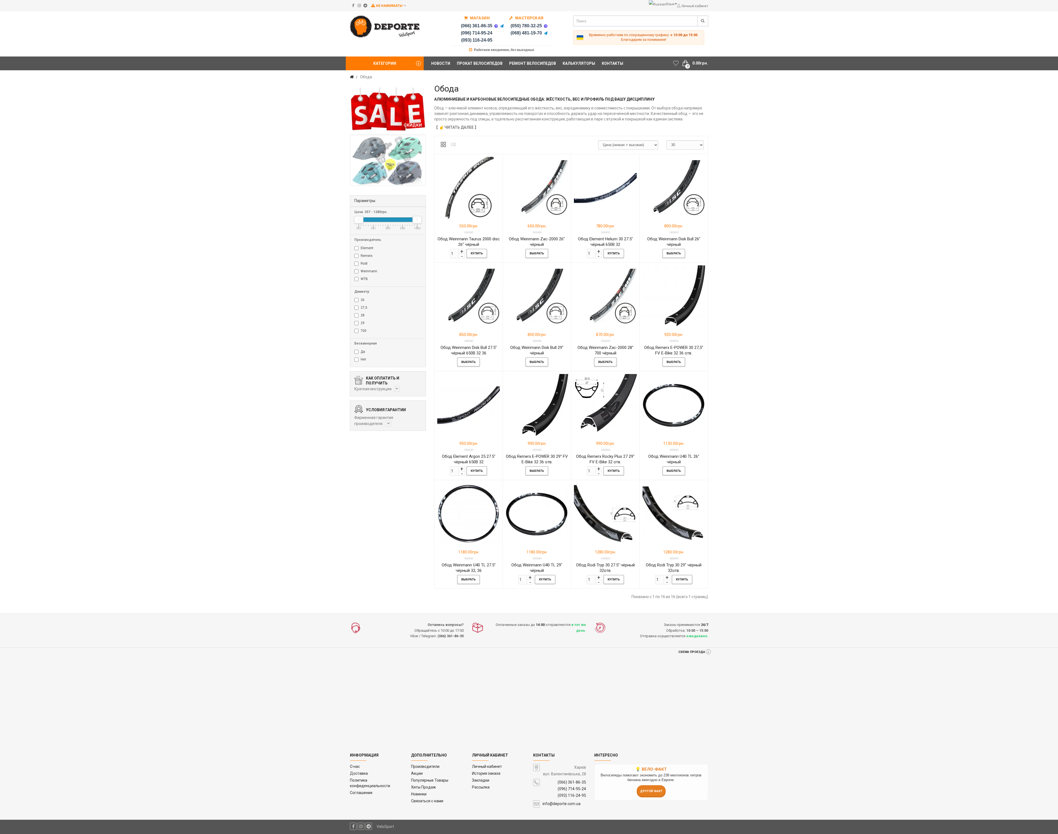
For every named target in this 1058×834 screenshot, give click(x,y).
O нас (355, 766)
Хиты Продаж (423, 787)
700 (363, 331)
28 (362, 315)
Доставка (359, 773)
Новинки (419, 794)
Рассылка (481, 787)
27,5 (363, 308)
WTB (364, 279)
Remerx (366, 256)
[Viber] (496, 26)
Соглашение (361, 792)
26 (362, 300)
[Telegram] (502, 26)
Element (366, 248)
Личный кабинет (487, 766)
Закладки (480, 780)
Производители (425, 766)
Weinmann (368, 271)
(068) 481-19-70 (526, 33)
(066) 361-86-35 (476, 25)
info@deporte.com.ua (562, 803)
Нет (363, 359)
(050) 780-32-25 (526, 25)
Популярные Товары (429, 780)
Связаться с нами (427, 801)
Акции (417, 773)
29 (362, 323)
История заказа (486, 773)
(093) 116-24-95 (476, 40)
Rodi (364, 263)
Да (362, 352)
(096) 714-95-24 (476, 33)
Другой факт (651, 791)
